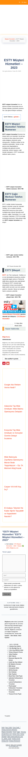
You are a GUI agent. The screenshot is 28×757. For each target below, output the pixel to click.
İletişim (19, 745)
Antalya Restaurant (14, 740)
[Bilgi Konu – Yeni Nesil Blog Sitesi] (6, 2)
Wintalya (4, 736)
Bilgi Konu (6, 337)
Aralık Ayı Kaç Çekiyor (15, 662)
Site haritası (13, 746)
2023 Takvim (12, 656)
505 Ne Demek (13, 670)
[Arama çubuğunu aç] (19, 2)
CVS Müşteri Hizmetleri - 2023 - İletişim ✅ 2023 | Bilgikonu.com (15, 546)
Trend (14, 732)
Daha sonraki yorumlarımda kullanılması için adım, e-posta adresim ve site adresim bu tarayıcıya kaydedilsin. (13, 586)
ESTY (4, 275)
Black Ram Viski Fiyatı (15, 676)
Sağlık (18, 732)
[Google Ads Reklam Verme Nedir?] (14, 381)
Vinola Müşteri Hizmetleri (11, 314)
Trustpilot (7, 716)
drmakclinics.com (7, 734)
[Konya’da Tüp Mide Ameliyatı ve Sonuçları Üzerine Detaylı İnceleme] (14, 426)
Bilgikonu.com (9, 621)
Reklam (13, 745)
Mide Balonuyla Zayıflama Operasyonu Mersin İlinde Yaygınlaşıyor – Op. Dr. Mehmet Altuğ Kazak (13, 462)
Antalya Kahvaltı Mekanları (9, 729)
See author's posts (11, 359)
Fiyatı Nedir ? (16, 727)
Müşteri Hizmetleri (10, 39)
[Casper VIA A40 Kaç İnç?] (14, 483)
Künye (8, 745)
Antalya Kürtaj (16, 738)
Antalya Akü (5, 740)
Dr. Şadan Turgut (6, 738)
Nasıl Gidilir (8, 727)
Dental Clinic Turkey (18, 734)
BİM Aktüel (12, 666)
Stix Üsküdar (13, 672)
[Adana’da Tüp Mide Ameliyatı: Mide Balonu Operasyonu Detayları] (14, 402)
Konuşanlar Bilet (14, 668)
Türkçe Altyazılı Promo (16, 652)
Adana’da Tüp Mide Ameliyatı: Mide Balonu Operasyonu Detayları (13, 409)
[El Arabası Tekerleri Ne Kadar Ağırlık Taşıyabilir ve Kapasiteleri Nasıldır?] (14, 504)
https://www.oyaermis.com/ (15, 736)
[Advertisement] (14, 20)
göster (16, 117)
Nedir (3, 727)
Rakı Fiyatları (13, 674)
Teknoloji (23, 732)
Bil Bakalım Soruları (15, 664)
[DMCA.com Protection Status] (9, 714)
